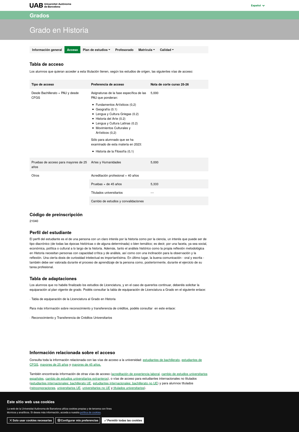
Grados (39, 15)
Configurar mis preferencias (79, 420)
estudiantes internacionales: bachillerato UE (61, 383)
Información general (47, 49)
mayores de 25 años (54, 364)
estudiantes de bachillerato (161, 359)
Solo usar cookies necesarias (32, 420)
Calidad (165, 49)
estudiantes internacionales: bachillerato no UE (125, 383)
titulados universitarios (128, 387)
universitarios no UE (96, 387)
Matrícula (145, 49)
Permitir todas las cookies (124, 420)
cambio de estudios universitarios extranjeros (76, 378)
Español (260, 5)
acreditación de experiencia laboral (136, 373)
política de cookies (90, 412)
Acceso (72, 49)
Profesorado (124, 49)
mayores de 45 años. (86, 364)
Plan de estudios (95, 49)
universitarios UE (69, 387)
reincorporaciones (43, 387)
